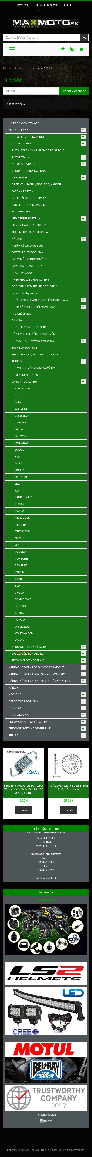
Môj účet (44, 10)
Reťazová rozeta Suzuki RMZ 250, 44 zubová (68, 787)
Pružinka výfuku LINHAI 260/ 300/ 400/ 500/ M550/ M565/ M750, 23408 (23, 789)
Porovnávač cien (46, 1114)
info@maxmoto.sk (46, 878)
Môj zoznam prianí (52, 10)
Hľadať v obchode (74, 91)
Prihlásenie (38, 10)
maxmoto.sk (36, 68)
